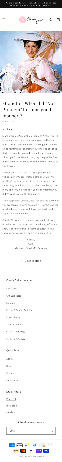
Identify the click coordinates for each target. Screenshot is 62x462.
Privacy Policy (13, 317)
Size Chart (11, 288)
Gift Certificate (13, 295)
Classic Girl (26, 456)
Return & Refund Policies (19, 310)
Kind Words (12, 380)
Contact (10, 373)
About (9, 358)
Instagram (11, 405)
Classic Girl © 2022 (15, 338)
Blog (8, 365)
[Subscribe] (51, 431)
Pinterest (11, 398)
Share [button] (9, 129)
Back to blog (33, 260)
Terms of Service (14, 324)
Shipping (10, 302)
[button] (3, 19)
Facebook (11, 412)
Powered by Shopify (37, 456)
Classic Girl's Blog (15, 331)
